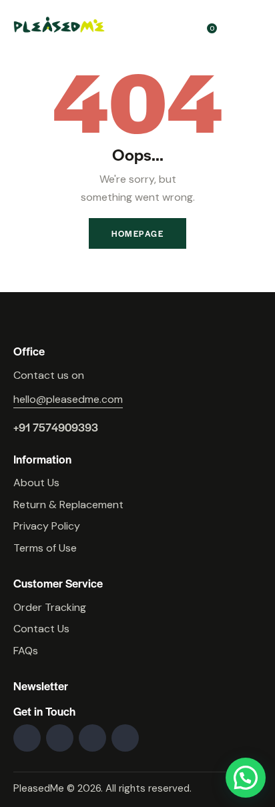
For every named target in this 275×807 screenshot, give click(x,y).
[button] (246, 778)
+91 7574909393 (55, 427)
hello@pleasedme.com (68, 399)
